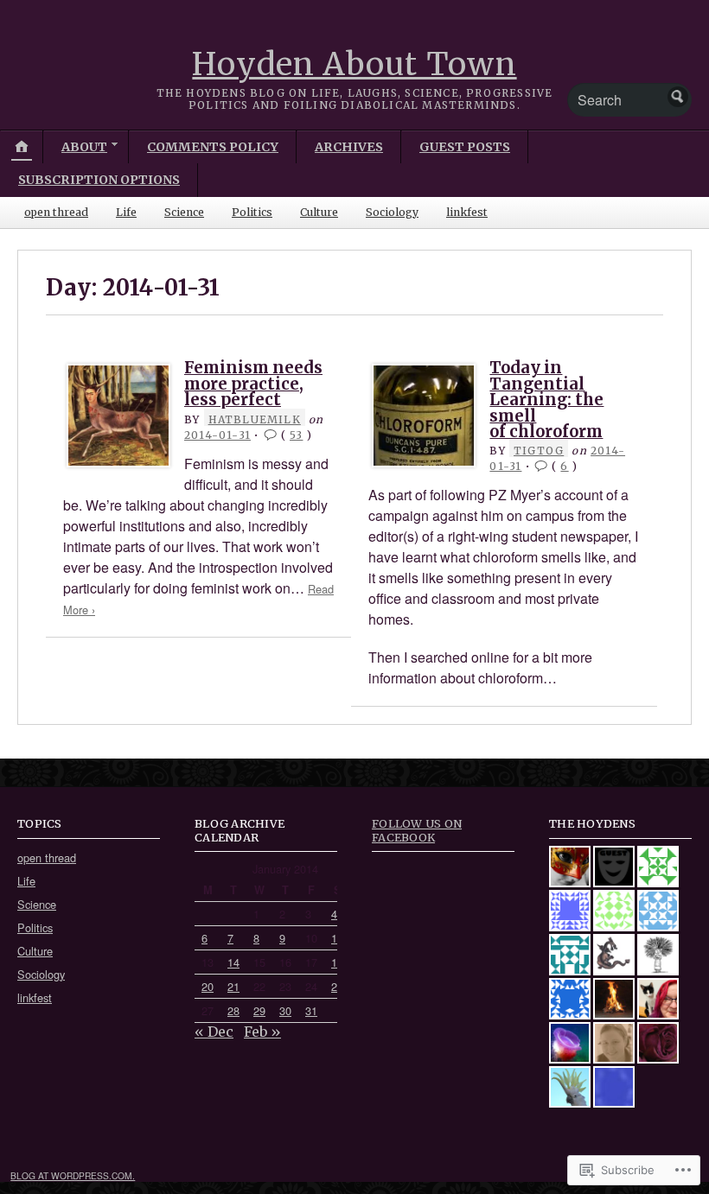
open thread (56, 212)
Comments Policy (212, 147)
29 (259, 1010)
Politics (252, 212)
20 (207, 986)
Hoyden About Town (354, 64)
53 (296, 435)
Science (184, 212)
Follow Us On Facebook (417, 829)
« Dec (214, 1031)
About (84, 147)
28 (233, 1010)
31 (311, 1010)
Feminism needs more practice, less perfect (253, 384)
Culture (319, 212)
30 (285, 1010)
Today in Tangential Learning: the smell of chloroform (546, 399)
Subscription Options (99, 179)
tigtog (539, 450)
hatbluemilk (254, 419)
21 (233, 986)
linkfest (467, 212)
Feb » (262, 1031)
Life (126, 212)
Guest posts (464, 147)
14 (233, 962)
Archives (349, 147)
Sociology (392, 212)
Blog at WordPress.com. (72, 1175)
